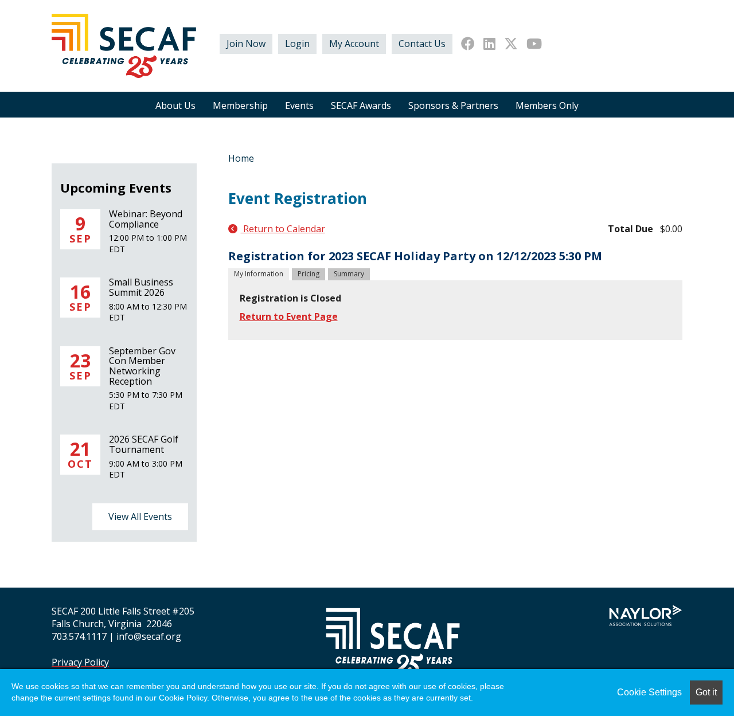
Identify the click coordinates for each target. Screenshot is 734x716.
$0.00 (671, 228)
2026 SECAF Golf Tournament (143, 444)
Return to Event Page (289, 316)
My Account (354, 43)
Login (297, 43)
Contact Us (422, 43)
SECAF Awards (361, 105)
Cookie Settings (649, 692)
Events (299, 105)
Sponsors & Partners (453, 105)
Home (241, 158)
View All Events (140, 516)
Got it (706, 692)
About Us (175, 105)
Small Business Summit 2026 (141, 287)
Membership (240, 105)
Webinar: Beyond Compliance (145, 219)
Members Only (547, 105)
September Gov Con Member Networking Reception (142, 366)
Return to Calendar (283, 228)
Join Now (246, 43)
